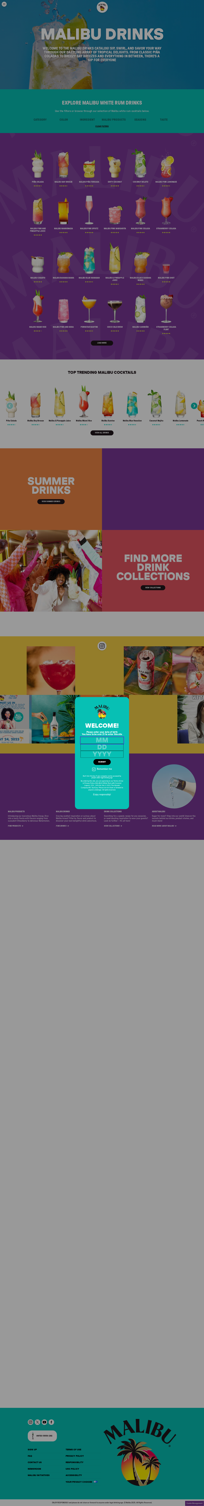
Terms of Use (118, 781)
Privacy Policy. (89, 783)
